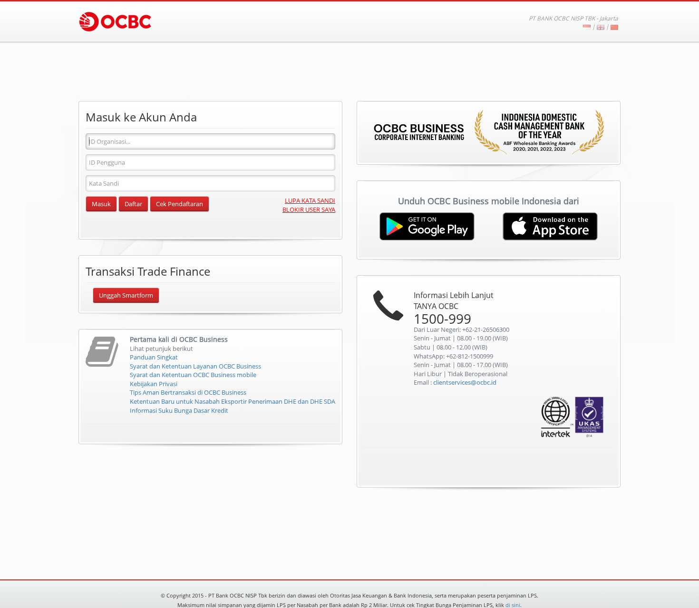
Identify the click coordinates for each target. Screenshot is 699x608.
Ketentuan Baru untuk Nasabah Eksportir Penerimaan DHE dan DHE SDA (232, 401)
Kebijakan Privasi (153, 383)
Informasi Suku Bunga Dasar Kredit (179, 410)
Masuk (101, 203)
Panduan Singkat (154, 357)
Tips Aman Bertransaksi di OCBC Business (188, 392)
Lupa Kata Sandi (310, 200)
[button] (587, 468)
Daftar (133, 203)
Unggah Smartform (126, 295)
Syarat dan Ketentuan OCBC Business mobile (193, 374)
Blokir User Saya (308, 209)
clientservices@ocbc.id (464, 382)
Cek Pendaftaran (179, 203)
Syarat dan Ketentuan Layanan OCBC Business (195, 366)
